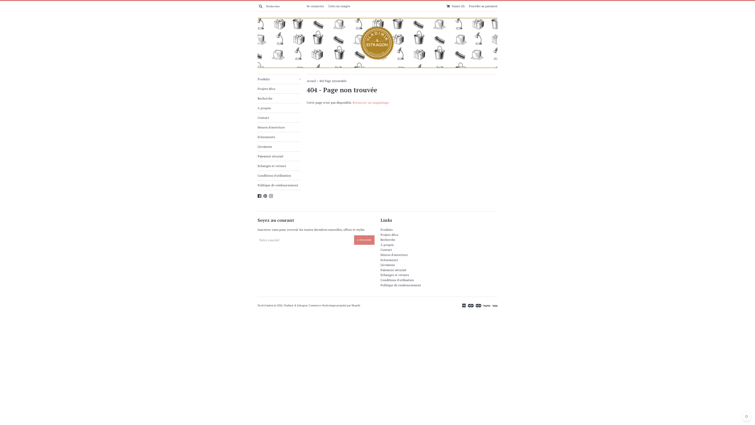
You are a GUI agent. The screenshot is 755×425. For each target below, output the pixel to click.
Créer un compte (339, 6)
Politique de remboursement (278, 185)
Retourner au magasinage (371, 102)
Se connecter (315, 6)
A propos (264, 108)
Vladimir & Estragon (296, 305)
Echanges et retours (272, 166)
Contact (263, 117)
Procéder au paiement (483, 6)
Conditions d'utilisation (274, 175)
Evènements (266, 137)
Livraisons (265, 146)
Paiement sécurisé (270, 156)
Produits (279, 79)
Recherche (265, 98)
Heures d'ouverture (271, 127)
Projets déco (266, 89)
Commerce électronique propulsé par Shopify (334, 305)
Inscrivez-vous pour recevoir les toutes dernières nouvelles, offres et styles (311, 229)
